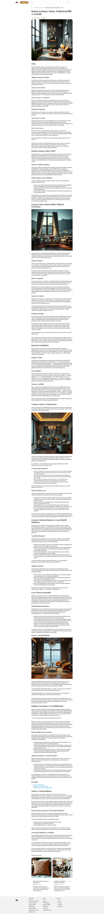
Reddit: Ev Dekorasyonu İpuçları (41, 786)
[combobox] (49, 2)
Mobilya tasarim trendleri (39, 7)
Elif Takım (38, 17)
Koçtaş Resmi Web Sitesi (39, 784)
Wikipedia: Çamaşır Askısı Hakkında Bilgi (43, 787)
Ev (31, 7)
